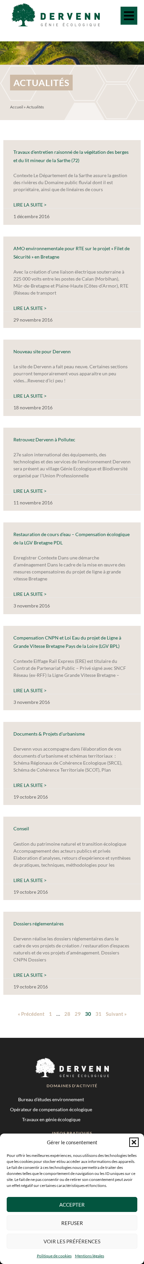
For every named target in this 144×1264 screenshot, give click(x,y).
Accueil (16, 106)
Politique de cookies (54, 1255)
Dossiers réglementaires (38, 923)
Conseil (21, 828)
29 (78, 1014)
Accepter (72, 1205)
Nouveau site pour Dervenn (42, 351)
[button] (134, 1142)
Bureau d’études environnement (51, 1099)
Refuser (72, 1223)
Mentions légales (89, 1255)
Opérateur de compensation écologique (51, 1109)
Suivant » (116, 1014)
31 (98, 1014)
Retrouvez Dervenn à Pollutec (44, 439)
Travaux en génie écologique (51, 1119)
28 (67, 1014)
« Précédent (31, 1014)
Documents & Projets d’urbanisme (49, 734)
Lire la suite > (30, 204)
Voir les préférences (72, 1241)
